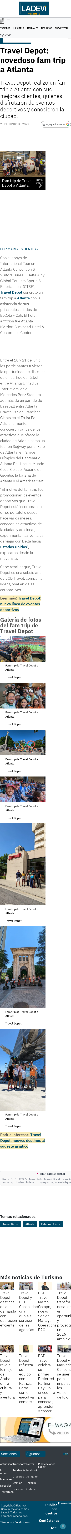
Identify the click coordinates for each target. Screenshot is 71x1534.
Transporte (19, 1464)
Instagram (32, 1476)
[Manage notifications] (63, 1526)
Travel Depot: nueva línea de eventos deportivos (20, 603)
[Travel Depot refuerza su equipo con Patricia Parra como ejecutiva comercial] (26, 1348)
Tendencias (20, 1470)
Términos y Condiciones (15, 1522)
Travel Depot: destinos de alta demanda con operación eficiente (8, 1309)
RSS (54, 1527)
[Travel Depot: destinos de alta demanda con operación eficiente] (7, 1286)
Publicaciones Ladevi (46, 1465)
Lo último (18, 28)
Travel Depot (11, 292)
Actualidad (6, 1464)
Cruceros (18, 1476)
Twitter (30, 1464)
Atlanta (24, 297)
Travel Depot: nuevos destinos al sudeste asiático (22, 1140)
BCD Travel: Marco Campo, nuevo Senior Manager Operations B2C (47, 1311)
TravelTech (61, 28)
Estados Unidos (13, 546)
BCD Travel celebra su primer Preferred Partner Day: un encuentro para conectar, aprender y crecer (46, 1383)
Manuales (32, 28)
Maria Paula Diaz (23, 249)
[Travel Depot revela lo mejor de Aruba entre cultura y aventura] (7, 1348)
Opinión (17, 1482)
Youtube (31, 1489)
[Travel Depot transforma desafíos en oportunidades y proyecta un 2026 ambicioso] (64, 1286)
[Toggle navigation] (7, 21)
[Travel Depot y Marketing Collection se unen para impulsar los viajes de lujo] (64, 1348)
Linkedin (31, 1482)
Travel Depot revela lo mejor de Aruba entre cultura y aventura (7, 1376)
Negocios (46, 28)
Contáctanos (49, 1520)
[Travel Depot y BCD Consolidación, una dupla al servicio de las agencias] (26, 1286)
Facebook (31, 1470)
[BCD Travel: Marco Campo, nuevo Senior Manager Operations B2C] (45, 1286)
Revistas (18, 1489)
